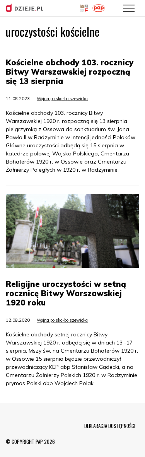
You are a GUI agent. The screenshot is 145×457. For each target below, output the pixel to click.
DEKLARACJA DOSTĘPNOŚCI (109, 426)
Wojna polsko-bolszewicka (62, 98)
